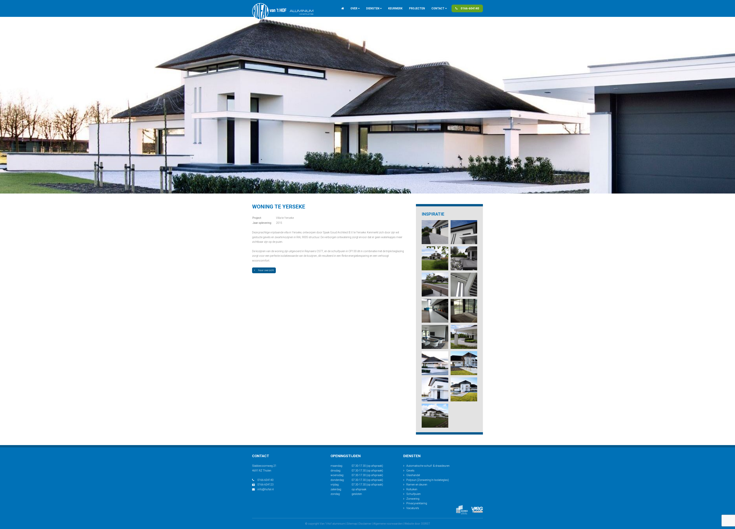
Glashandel (413, 475)
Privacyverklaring (416, 503)
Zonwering (412, 498)
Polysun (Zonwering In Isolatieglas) (427, 479)
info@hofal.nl (265, 489)
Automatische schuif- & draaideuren (428, 465)
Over (353, 8)
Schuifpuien (413, 493)
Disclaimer (365, 523)
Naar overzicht (266, 270)
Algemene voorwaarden (388, 523)
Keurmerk (395, 8)
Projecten (417, 8)
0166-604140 (470, 8)
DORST (425, 523)
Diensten (372, 8)
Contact (437, 8)
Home (342, 8)
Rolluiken (411, 489)
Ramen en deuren (416, 484)
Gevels (410, 470)
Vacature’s (412, 508)
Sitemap (352, 523)
